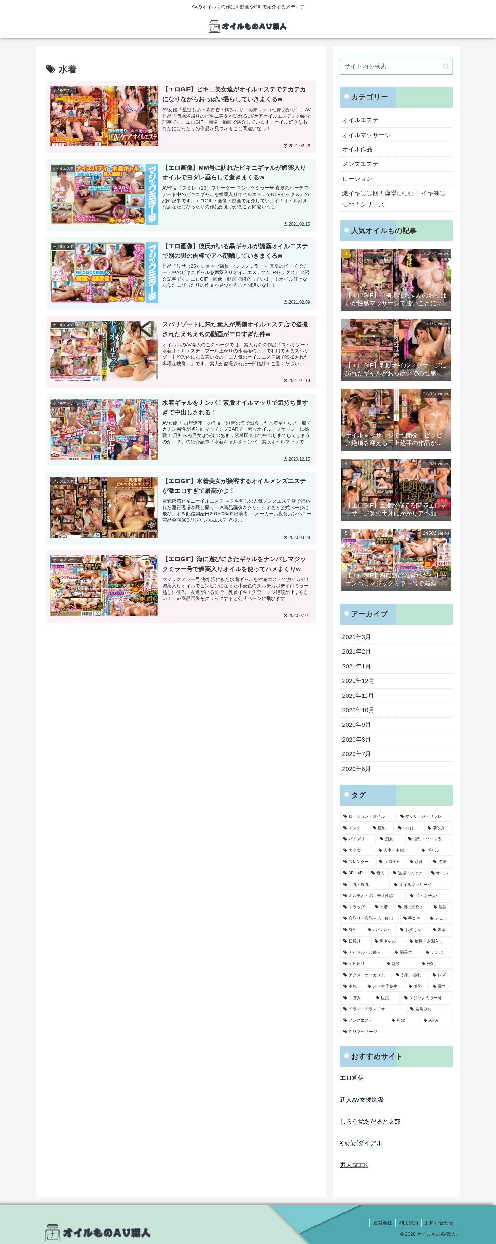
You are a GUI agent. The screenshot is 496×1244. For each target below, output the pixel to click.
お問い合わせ (439, 1222)
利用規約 (408, 1222)
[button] (446, 66)
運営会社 (382, 1222)
